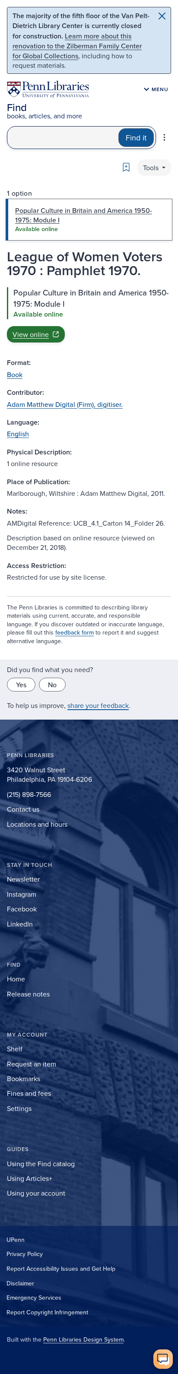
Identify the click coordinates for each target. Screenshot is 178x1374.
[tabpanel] (89, 315)
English (18, 433)
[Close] (162, 16)
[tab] (89, 220)
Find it (136, 137)
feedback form (74, 632)
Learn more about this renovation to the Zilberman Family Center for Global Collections (77, 45)
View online (31, 334)
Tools (151, 167)
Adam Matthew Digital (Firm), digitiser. (65, 404)
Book (14, 374)
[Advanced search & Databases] (164, 137)
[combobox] (63, 137)
